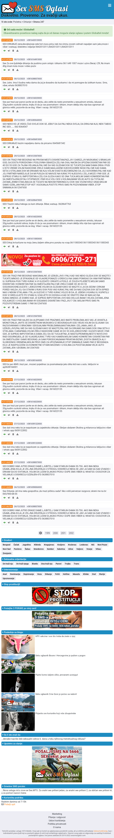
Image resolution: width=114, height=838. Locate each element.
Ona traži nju (46, 564)
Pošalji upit (9, 804)
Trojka (67, 564)
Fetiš (57, 574)
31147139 (7, 316)
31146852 (7, 487)
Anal (5, 574)
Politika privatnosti (57, 824)
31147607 (7, 40)
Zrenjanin (7, 553)
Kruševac (72, 545)
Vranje (89, 549)
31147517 (7, 120)
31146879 (7, 462)
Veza (39, 574)
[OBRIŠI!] (13, 50)
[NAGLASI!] (9, 50)
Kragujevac (49, 545)
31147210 (7, 239)
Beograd (6, 545)
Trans (76, 564)
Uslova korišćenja (100, 831)
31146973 (7, 424)
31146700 (7, 506)
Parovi (58, 564)
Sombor (50, 549)
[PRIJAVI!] (17, 50)
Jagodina (26, 545)
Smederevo (39, 549)
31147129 (7, 360)
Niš (92, 545)
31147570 (7, 79)
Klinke (86, 574)
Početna (17, 22)
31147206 (7, 272)
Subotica (61, 549)
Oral (94, 574)
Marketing (57, 814)
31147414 (7, 139)
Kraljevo (61, 545)
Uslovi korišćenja (57, 820)
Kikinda (37, 545)
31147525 (7, 98)
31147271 (7, 216)
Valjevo (79, 549)
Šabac (27, 549)
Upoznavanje (8, 578)
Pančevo (18, 549)
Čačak (16, 545)
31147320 (7, 200)
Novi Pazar (102, 545)
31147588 (7, 59)
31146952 (7, 443)
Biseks (35, 564)
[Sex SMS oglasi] (34, 10)
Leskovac (84, 545)
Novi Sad (7, 549)
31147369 (7, 156)
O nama (57, 827)
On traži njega (22, 564)
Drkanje (27, 22)
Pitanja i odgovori (57, 817)
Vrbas (98, 549)
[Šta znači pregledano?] (4, 50)
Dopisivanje (28, 574)
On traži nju (8, 564)
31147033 (7, 402)
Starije (102, 574)
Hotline (66, 574)
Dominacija (15, 574)
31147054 (7, 379)
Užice (70, 549)
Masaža (76, 574)
